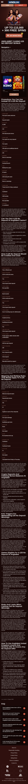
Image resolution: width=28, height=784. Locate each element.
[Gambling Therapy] (7, 775)
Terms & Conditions (14, 760)
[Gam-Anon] (21, 770)
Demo (7, 85)
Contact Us (14, 763)
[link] (7, 84)
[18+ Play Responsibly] (7, 766)
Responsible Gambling (14, 750)
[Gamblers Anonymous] (21, 775)
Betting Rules (14, 758)
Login (7, 5)
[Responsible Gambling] (21, 766)
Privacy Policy (14, 752)
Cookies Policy (14, 755)
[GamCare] (7, 770)
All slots (14, 94)
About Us (14, 747)
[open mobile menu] (2, 2)
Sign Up (20, 5)
